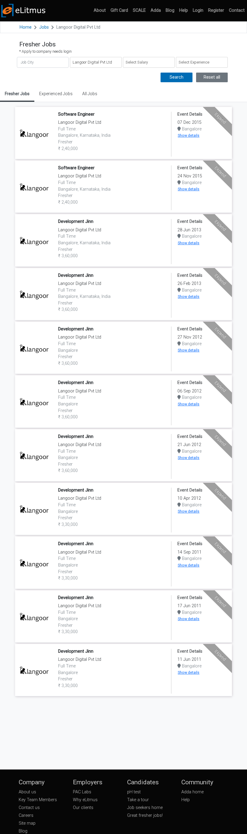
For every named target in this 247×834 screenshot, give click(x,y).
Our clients (83, 807)
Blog (170, 10)
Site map (27, 823)
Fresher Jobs (17, 93)
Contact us (29, 807)
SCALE (139, 10)
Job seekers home (145, 807)
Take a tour (138, 799)
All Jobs (89, 93)
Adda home (192, 792)
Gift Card (119, 10)
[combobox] (149, 62)
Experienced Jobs (56, 93)
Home (26, 27)
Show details (188, 135)
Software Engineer (76, 114)
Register (216, 10)
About (100, 10)
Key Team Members (38, 799)
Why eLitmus (85, 799)
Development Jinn (75, 221)
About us (27, 792)
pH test (134, 792)
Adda (156, 10)
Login (198, 10)
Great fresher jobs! (145, 815)
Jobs (44, 27)
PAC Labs (82, 792)
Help (183, 10)
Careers (26, 815)
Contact (237, 10)
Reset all (212, 77)
